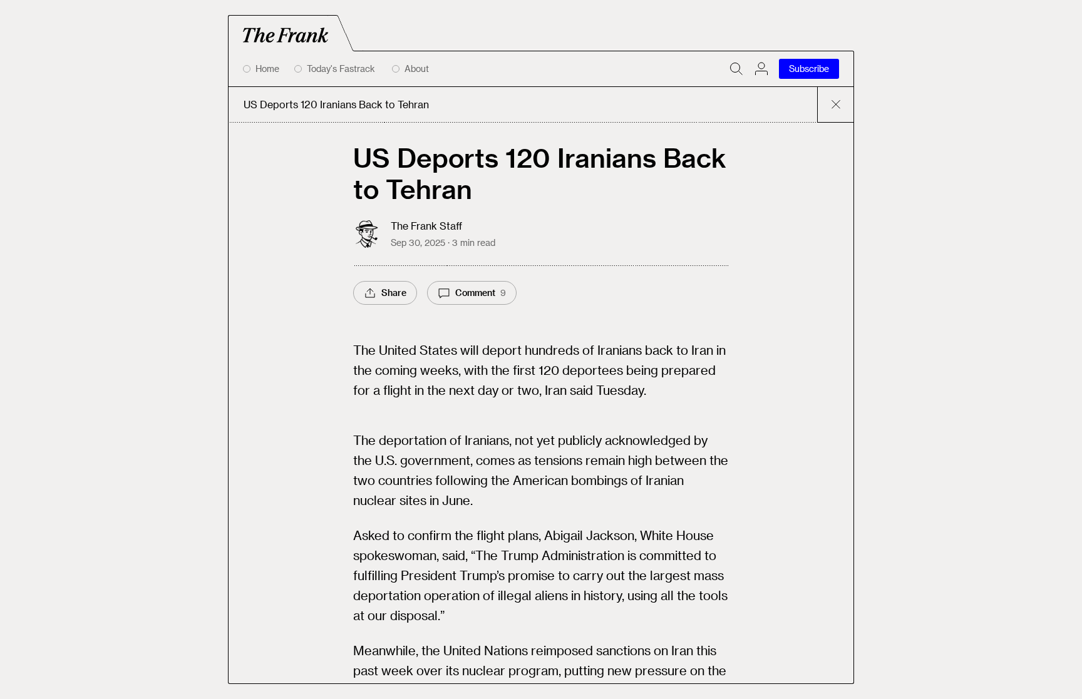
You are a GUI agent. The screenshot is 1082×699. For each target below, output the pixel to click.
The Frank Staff (426, 226)
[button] (761, 68)
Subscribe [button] (809, 68)
